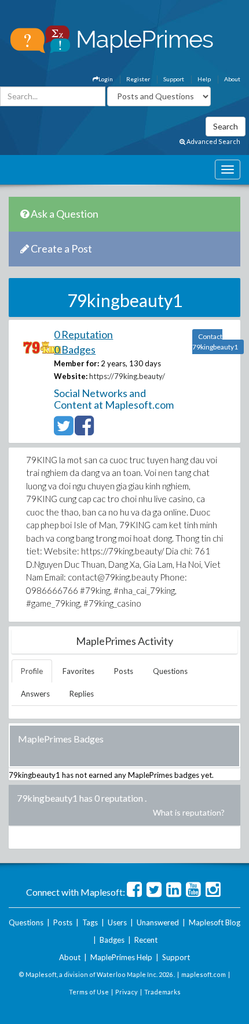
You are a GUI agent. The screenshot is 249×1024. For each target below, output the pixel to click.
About (232, 78)
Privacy (126, 992)
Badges (112, 939)
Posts (123, 671)
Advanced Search (212, 141)
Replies (81, 693)
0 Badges (75, 349)
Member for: (76, 363)
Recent (146, 939)
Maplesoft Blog (214, 922)
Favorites (78, 671)
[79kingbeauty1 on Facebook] (84, 430)
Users (117, 922)
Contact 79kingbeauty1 (215, 341)
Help (204, 78)
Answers (35, 693)
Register (138, 78)
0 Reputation (83, 334)
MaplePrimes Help (121, 957)
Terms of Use (89, 992)
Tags (90, 922)
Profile (32, 671)
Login (105, 78)
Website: (70, 376)
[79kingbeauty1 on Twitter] (63, 430)
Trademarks (162, 992)
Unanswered (158, 922)
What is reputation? (189, 812)
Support (173, 78)
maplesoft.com (203, 974)
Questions (170, 671)
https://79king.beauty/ (127, 376)
